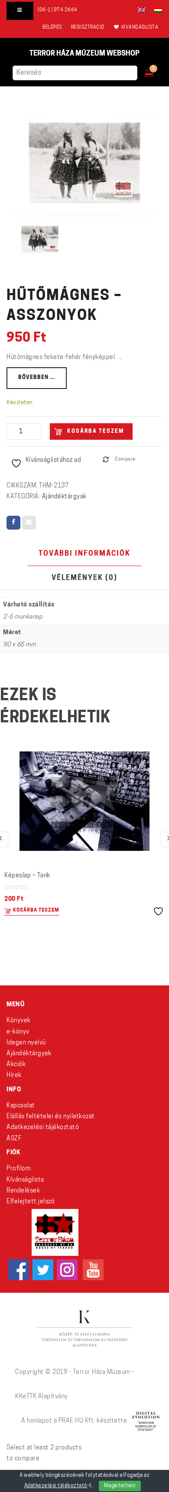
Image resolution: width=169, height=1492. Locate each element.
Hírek (14, 1075)
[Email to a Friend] (29, 523)
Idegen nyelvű (26, 1043)
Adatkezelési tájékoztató (42, 1127)
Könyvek (18, 1021)
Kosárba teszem (95, 431)
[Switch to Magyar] (156, 10)
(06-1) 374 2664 (58, 10)
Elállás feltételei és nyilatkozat (50, 1116)
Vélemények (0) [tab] (84, 578)
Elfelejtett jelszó (30, 1202)
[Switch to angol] (141, 10)
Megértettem (120, 1486)
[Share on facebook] (13, 523)
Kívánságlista (25, 1180)
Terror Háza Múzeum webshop (84, 53)
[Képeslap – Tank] (85, 801)
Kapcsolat (20, 1106)
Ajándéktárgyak (64, 497)
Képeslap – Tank (27, 876)
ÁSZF (13, 1139)
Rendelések (23, 1191)
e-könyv (17, 1032)
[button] (155, 69)
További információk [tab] (84, 553)
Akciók (16, 1064)
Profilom (18, 1169)
